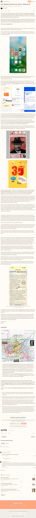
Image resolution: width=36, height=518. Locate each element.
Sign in (33, 1)
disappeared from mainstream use (23, 122)
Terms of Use (22, 425)
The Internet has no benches (6, 483)
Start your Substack (15, 513)
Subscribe (29, 1)
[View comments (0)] (11, 492)
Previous (4, 436)
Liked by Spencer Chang (6, 453)
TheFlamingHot (4, 461)
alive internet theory (5, 477)
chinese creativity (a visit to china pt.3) (8, 489)
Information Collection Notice (18, 426)
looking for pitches (18, 373)
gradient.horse (21, 370)
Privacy (18, 511)
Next (32, 436)
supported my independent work (19, 387)
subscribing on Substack (27, 383)
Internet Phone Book (23, 375)
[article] (18, 479)
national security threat (20, 115)
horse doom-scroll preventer (8, 372)
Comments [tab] (3, 443)
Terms (20, 511)
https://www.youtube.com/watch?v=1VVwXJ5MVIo (10, 454)
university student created (20, 397)
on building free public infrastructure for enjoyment (9, 484)
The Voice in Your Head (5, 452)
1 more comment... (3, 470)
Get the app (23, 513)
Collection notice (24, 511)
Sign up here (23, 368)
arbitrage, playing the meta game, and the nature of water (10, 490)
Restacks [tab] (7, 443)
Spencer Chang (5, 485)
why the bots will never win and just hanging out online (10, 478)
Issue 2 (22, 376)
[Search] (34, 475)
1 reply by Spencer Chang (7, 458)
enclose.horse (27, 370)
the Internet (21, 309)
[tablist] (5, 443)
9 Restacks (11, 430)
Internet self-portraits (13, 364)
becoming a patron (8, 383)
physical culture (16, 21)
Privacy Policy (25, 426)
